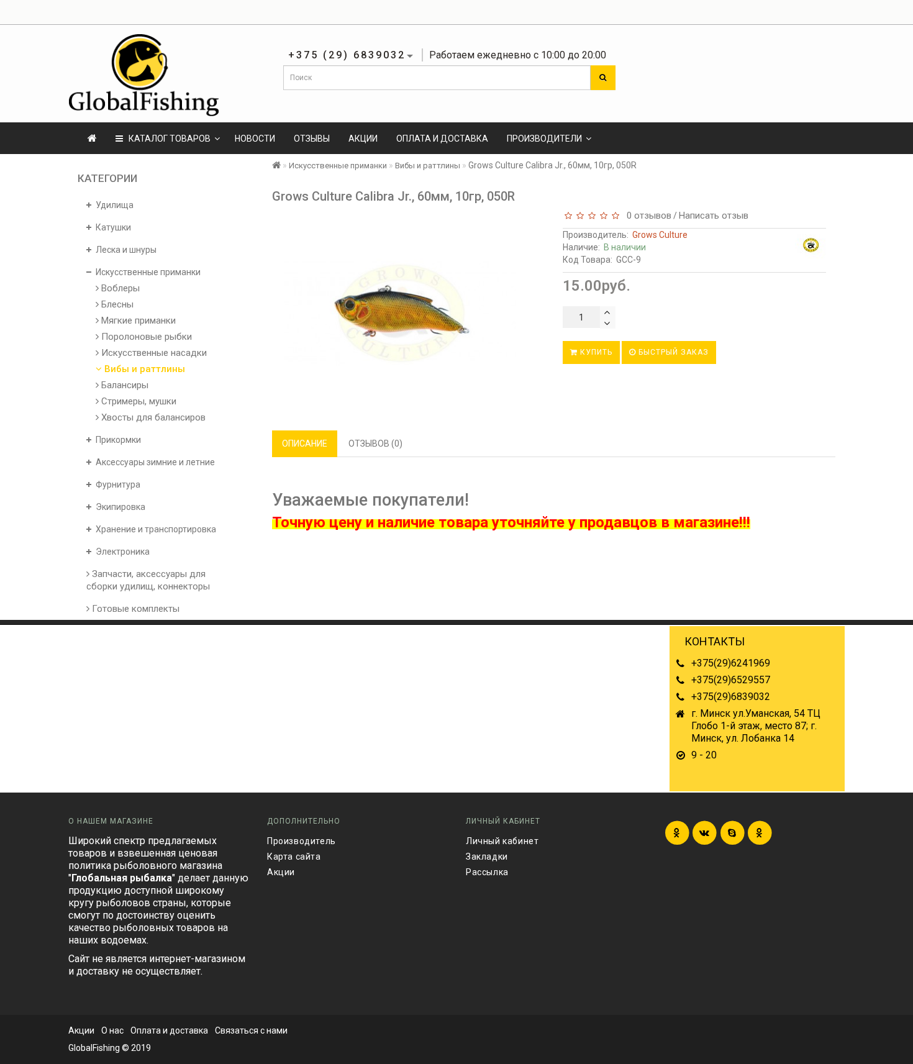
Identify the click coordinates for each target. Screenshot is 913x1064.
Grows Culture (660, 235)
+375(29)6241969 (730, 663)
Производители (544, 138)
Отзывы (312, 138)
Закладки (487, 857)
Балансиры (123, 385)
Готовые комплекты (134, 608)
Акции (363, 138)
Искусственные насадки (153, 352)
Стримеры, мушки (137, 401)
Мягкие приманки (137, 320)
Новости (255, 138)
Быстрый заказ (672, 352)
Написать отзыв (713, 215)
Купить (595, 352)
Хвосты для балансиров (152, 417)
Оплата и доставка (442, 138)
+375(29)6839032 (730, 697)
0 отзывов (646, 215)
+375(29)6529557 (730, 680)
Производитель (301, 841)
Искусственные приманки (338, 165)
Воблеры (119, 288)
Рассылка (487, 872)
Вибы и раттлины (143, 369)
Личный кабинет (502, 841)
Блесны (116, 304)
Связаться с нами (251, 1030)
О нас (112, 1030)
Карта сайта (294, 857)
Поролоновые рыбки (145, 336)
